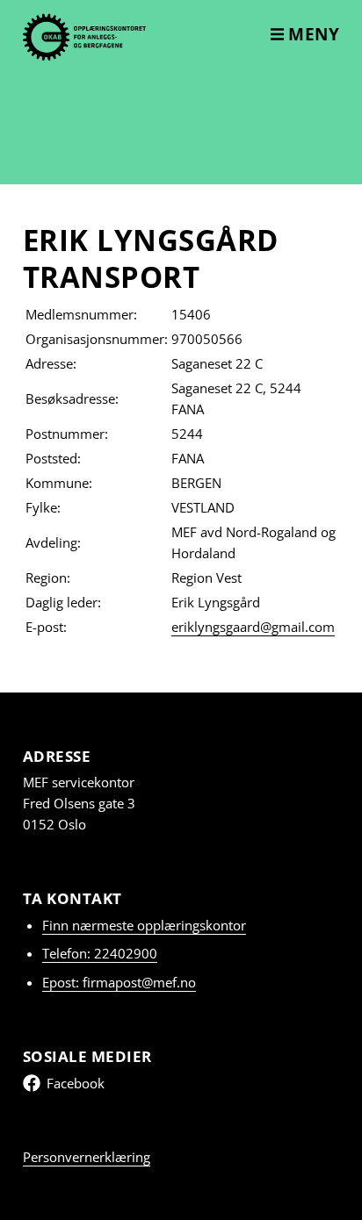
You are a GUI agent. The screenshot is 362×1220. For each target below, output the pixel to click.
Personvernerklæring (86, 1157)
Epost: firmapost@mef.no (119, 982)
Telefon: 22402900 (99, 953)
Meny (312, 34)
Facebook (76, 1083)
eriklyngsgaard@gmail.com (253, 626)
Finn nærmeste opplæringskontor (144, 925)
